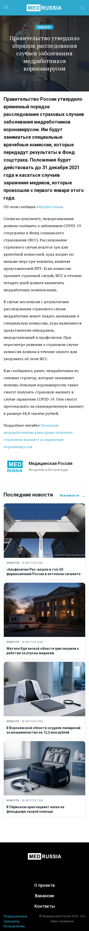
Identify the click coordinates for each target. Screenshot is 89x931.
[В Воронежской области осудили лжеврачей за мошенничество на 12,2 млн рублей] (44, 689)
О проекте (44, 885)
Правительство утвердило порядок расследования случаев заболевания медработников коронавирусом (44, 53)
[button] (82, 8)
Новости (44, 27)
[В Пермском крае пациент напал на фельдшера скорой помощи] (44, 768)
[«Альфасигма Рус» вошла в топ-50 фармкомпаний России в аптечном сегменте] (44, 530)
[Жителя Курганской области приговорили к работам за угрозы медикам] (44, 610)
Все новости (72, 495)
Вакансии (44, 895)
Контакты (44, 906)
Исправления (14, 926)
